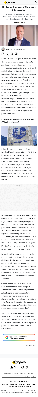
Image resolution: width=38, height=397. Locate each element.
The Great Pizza (12, 386)
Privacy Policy (23, 373)
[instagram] (26, 367)
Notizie (23, 22)
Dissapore (16, 22)
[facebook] (19, 367)
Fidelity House (31, 384)
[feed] (11, 367)
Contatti (30, 373)
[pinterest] (22, 367)
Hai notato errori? (31, 345)
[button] (3, 54)
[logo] (9, 2)
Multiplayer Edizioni (24, 386)
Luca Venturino (11, 49)
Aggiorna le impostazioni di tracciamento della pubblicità (19, 377)
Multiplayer (5, 384)
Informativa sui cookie (11, 373)
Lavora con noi (18, 375)
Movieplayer (14, 384)
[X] (15, 367)
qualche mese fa (21, 65)
